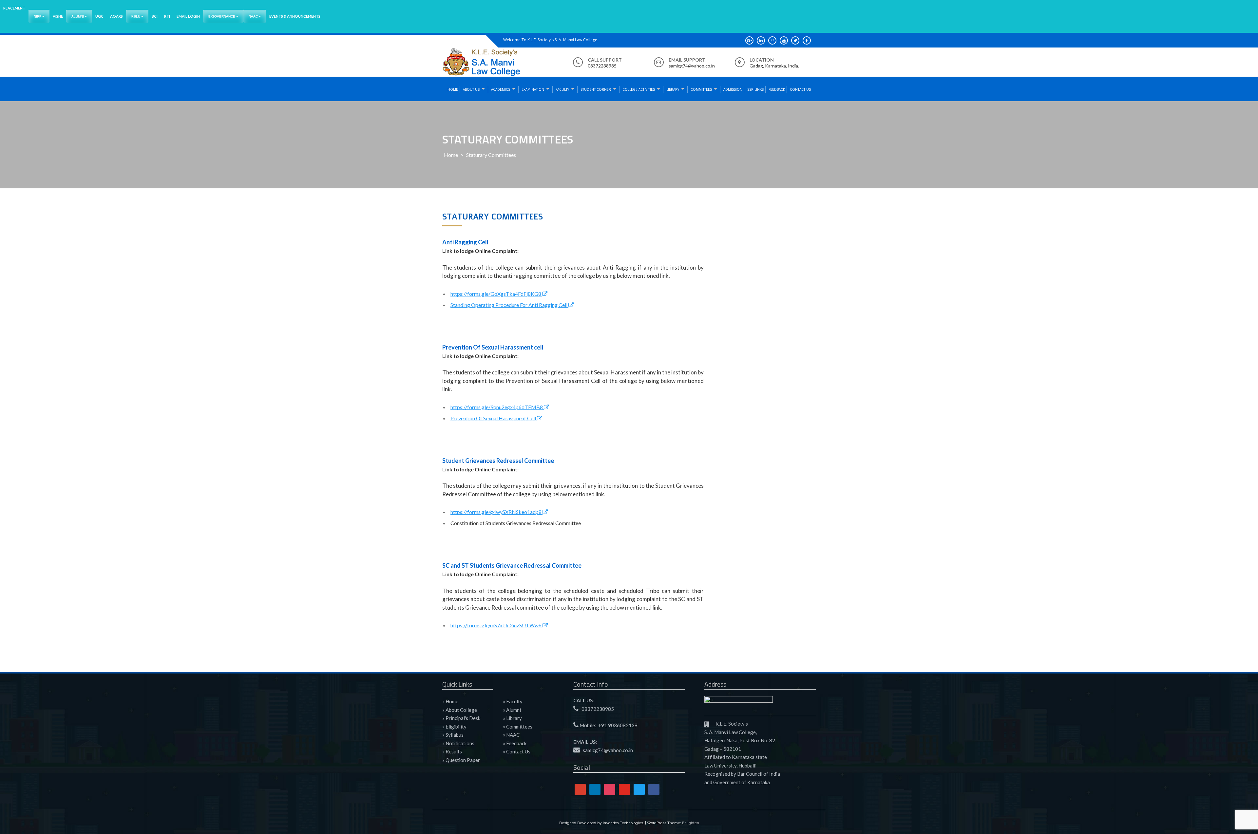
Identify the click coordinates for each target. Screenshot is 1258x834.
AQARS (116, 16)
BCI (155, 16)
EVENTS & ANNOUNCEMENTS (294, 16)
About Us (471, 89)
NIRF (38, 16)
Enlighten (690, 823)
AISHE (58, 16)
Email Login (188, 16)
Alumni (78, 16)
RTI (167, 16)
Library (672, 89)
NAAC (254, 16)
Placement (14, 8)
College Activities (638, 89)
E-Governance (222, 16)
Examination (533, 89)
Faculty (562, 89)
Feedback (777, 89)
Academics (500, 89)
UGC (99, 16)
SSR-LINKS (755, 89)
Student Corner (596, 89)
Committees (701, 89)
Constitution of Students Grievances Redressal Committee (515, 523)
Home (453, 89)
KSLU (136, 16)
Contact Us (800, 89)
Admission (732, 89)
